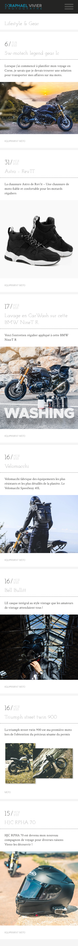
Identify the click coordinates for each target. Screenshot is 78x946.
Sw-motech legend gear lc (32, 53)
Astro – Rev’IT (20, 171)
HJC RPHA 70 (20, 822)
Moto (8, 792)
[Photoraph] (23, 6)
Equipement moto (15, 141)
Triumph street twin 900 (31, 717)
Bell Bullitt (15, 590)
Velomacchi (17, 466)
